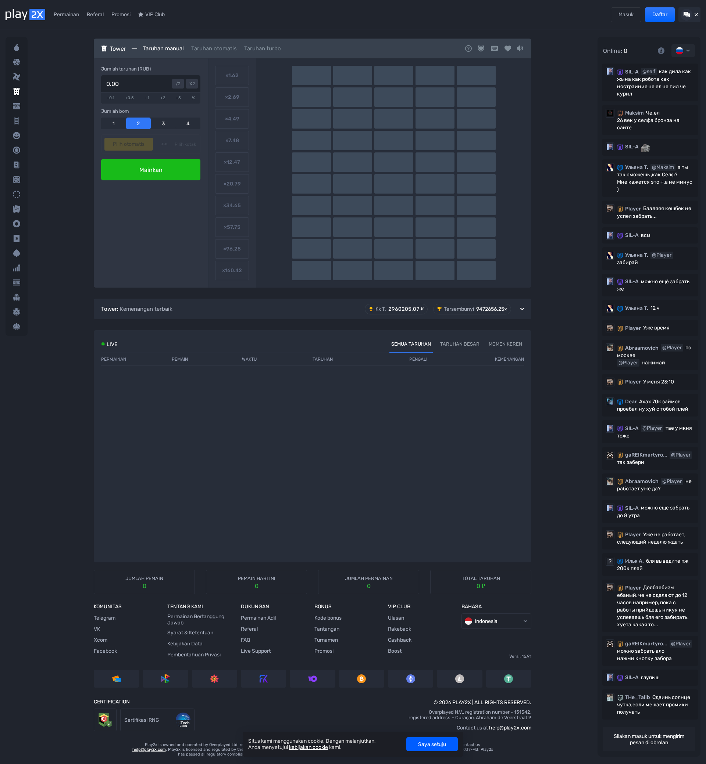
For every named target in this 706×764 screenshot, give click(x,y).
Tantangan (326, 629)
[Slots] (16, 106)
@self (648, 71)
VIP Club (155, 14)
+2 (162, 98)
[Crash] (16, 268)
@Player (661, 255)
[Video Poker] (16, 253)
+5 (178, 98)
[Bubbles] (16, 136)
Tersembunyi (475, 309)
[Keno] (16, 180)
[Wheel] (16, 194)
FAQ (245, 640)
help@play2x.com (510, 728)
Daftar (659, 14)
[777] (16, 282)
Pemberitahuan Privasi (194, 655)
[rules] (661, 50)
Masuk (626, 14)
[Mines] (16, 47)
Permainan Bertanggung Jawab (195, 619)
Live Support (256, 651)
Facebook (105, 651)
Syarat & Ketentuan (190, 633)
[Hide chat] (689, 14)
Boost (395, 651)
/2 (178, 83)
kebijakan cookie (308, 747)
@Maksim (663, 167)
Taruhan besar (459, 344)
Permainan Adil (258, 618)
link (98, 712)
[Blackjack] (16, 209)
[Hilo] (16, 165)
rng (124, 712)
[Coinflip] (16, 224)
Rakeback (399, 629)
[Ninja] (16, 77)
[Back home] (25, 15)
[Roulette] (16, 312)
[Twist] (16, 327)
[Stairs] (16, 121)
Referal (95, 14)
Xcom (100, 640)
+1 (147, 98)
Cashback (399, 640)
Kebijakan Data (185, 644)
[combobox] (683, 50)
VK (97, 629)
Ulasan (396, 618)
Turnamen (326, 640)
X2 (192, 83)
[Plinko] (16, 150)
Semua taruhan (411, 344)
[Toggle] (312, 309)
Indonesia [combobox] (486, 621)
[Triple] (16, 297)
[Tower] (16, 91)
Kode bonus (328, 618)
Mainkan (151, 169)
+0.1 (110, 98)
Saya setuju (432, 744)
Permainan (66, 14)
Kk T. (399, 309)
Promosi (121, 14)
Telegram (104, 618)
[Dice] (16, 62)
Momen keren (505, 344)
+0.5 (129, 98)
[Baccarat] (16, 238)
